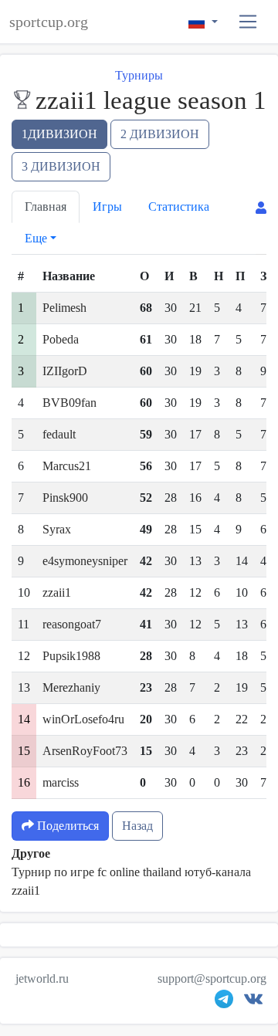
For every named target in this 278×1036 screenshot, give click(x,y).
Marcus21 (66, 465)
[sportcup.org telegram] (224, 1002)
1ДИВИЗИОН (59, 134)
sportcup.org (48, 21)
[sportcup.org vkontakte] (253, 1002)
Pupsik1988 (71, 655)
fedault (59, 434)
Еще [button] (36, 238)
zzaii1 (56, 592)
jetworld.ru (42, 978)
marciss (60, 782)
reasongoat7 (71, 624)
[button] (248, 22)
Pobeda (60, 339)
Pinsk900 (65, 497)
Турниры (139, 75)
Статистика (178, 206)
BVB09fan (69, 402)
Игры (107, 206)
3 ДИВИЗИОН (61, 166)
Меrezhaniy (71, 687)
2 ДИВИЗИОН (159, 134)
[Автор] (261, 208)
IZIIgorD (64, 370)
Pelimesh (64, 307)
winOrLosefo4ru (83, 719)
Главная (45, 206)
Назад (137, 825)
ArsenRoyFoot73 (84, 750)
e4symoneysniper (84, 560)
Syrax (56, 529)
